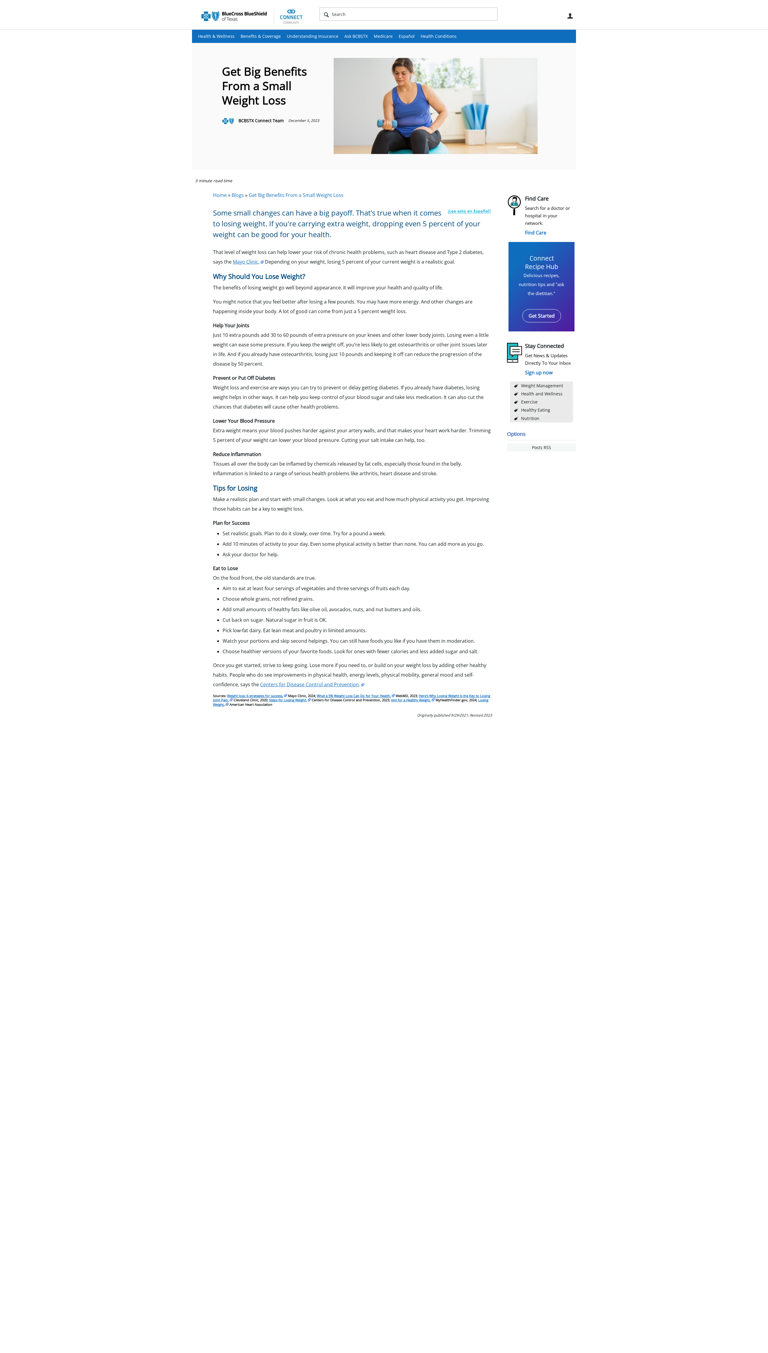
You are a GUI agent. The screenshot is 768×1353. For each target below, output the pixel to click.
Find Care (535, 232)
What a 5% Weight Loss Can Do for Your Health (353, 695)
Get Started (542, 316)
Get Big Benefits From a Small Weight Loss (296, 195)
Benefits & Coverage (261, 36)
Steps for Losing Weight (287, 700)
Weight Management (542, 385)
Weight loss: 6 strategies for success (254, 695)
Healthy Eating (535, 410)
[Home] (252, 16)
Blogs (238, 195)
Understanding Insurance (312, 36)
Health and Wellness (541, 394)
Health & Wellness (216, 36)
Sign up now (539, 372)
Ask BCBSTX (356, 36)
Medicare (383, 36)
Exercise (529, 402)
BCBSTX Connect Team (261, 120)
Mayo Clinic (245, 261)
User (570, 16)
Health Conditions (439, 36)
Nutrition (530, 418)
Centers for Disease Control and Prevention (309, 684)
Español (407, 36)
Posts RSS (541, 447)
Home (220, 195)
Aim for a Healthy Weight (410, 700)
